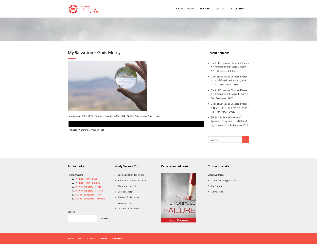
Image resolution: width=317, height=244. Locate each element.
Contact (220, 8)
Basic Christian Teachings (131, 174)
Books (191, 8)
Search (71, 211)
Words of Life (125, 202)
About (179, 8)
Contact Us (217, 191)
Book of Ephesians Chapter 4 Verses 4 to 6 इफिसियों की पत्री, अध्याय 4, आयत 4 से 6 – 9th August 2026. (230, 107)
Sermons (205, 8)
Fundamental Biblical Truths (132, 180)
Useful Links (237, 8)
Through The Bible (127, 186)
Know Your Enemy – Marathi (88, 190)
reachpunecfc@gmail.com (224, 180)
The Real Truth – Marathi (87, 182)
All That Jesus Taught (129, 208)
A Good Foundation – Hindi (88, 194)
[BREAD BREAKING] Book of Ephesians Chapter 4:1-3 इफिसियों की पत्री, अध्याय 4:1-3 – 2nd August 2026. (229, 121)
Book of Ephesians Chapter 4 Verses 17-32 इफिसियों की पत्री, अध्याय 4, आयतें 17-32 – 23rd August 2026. (230, 80)
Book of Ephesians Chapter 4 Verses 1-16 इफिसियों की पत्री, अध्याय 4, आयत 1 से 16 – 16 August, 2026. (230, 94)
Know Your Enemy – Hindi (87, 186)
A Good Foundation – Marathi (89, 198)
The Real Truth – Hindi (86, 178)
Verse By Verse (126, 191)
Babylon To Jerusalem (129, 197)
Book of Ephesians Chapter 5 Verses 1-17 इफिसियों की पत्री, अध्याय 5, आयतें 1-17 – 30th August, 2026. (230, 67)
